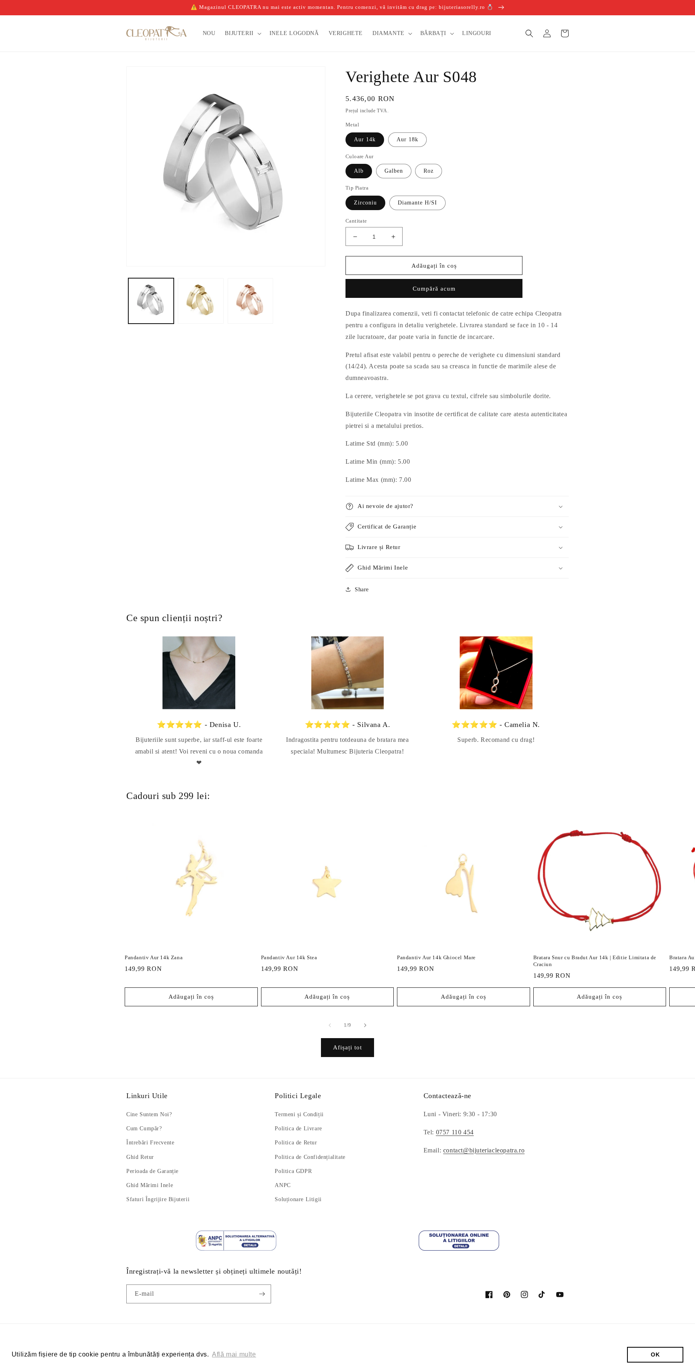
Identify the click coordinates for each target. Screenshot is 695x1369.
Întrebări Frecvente (150, 1143)
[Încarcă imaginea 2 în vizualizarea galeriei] (200, 301)
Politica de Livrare (298, 1128)
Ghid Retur (140, 1157)
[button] (242, 33)
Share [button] (362, 589)
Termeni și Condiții (299, 1114)
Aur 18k (407, 139)
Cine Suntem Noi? (149, 1114)
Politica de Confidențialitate (310, 1157)
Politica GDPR (293, 1171)
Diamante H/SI (417, 203)
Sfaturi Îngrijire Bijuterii (157, 1199)
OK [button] (655, 1354)
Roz (429, 171)
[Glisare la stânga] (330, 1025)
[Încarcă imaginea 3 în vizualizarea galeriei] (250, 301)
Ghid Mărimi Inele (149, 1185)
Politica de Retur (296, 1143)
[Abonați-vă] (262, 1293)
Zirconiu (365, 203)
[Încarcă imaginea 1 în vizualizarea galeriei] (151, 301)
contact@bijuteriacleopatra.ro (483, 1150)
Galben (394, 171)
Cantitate (356, 221)
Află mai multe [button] (234, 1354)
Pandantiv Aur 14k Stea (289, 957)
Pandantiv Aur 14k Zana (154, 957)
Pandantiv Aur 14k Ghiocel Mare (436, 957)
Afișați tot (347, 1047)
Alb (359, 171)
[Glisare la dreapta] (365, 1025)
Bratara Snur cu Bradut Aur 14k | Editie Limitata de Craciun (595, 960)
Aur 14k (365, 139)
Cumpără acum (434, 288)
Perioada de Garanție (152, 1171)
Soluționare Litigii (298, 1199)
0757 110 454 (455, 1132)
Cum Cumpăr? (144, 1128)
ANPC (282, 1185)
